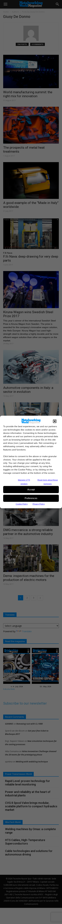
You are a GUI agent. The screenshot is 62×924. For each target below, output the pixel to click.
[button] (54, 421)
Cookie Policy (22, 504)
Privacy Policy (39, 504)
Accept (31, 489)
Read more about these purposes (48, 482)
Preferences (31, 498)
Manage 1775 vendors (24, 482)
